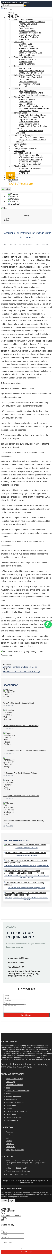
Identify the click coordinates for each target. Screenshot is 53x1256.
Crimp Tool (10, 1108)
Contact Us (10, 1147)
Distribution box (12, 1120)
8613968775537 (8, 1211)
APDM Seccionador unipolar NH (26, 856)
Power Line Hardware (14, 1085)
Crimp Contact (11, 1105)
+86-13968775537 (25, 2)
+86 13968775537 (16, 967)
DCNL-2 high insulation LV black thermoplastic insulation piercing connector (26, 898)
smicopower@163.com (9, 2)
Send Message (26, 1015)
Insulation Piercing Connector (14, 257)
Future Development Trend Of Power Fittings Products (24, 751)
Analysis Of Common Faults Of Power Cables (21, 796)
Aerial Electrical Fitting (14, 1079)
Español (14, 201)
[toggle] (11, 9)
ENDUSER (10, 1144)
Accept (4, 1201)
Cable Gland (11, 1114)
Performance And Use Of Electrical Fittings (21, 671)
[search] (25, 5)
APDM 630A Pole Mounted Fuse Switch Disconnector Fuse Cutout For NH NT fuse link (26, 877)
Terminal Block (11, 1099)
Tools (8, 1088)
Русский (14, 194)
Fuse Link (23, 86)
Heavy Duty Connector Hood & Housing (31, 140)
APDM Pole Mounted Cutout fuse (27, 848)
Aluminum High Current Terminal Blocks (31, 127)
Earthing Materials (27, 64)
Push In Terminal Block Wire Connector (29, 132)
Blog (7, 1138)
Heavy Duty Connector (21, 184)
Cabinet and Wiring (13, 1117)
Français (14, 196)
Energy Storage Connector (16, 1111)
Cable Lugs (10, 1082)
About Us (9, 1132)
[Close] (2, 1230)
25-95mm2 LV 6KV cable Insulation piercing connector (26, 888)
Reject (11, 1201)
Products (9, 1135)
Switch (8, 1094)
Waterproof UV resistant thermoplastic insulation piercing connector (26, 866)
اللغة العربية (15, 204)
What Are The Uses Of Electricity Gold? (20, 667)
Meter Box (23, 173)
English (7, 189)
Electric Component (13, 1097)
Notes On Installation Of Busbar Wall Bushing (21, 726)
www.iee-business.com (19, 1067)
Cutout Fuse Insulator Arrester (17, 1091)
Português (14, 199)
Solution (9, 1141)
